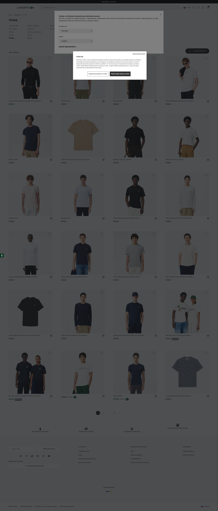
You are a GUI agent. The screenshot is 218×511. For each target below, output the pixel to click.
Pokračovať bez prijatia (139, 53)
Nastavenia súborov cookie (98, 73)
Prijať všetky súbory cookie (120, 73)
